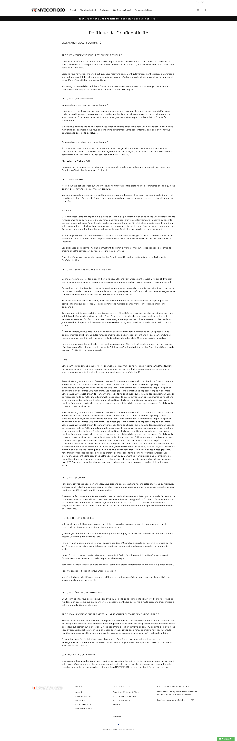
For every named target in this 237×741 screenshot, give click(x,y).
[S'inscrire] (192, 700)
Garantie (116, 704)
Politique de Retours (121, 700)
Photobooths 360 (88, 10)
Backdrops (104, 10)
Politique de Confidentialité (124, 696)
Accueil (73, 10)
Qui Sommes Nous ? (122, 10)
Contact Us (227, 739)
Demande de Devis (143, 10)
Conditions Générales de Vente (126, 692)
